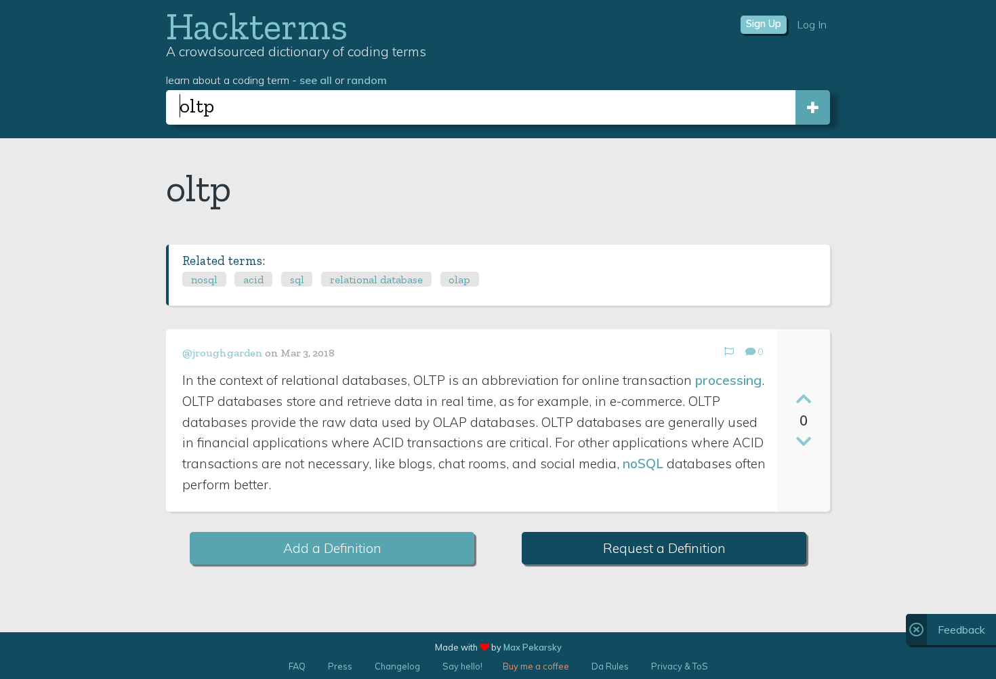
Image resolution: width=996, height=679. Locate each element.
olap (459, 279)
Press (340, 666)
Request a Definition (664, 548)
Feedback (961, 629)
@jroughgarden (222, 352)
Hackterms (257, 26)
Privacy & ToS (679, 666)
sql (297, 279)
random (367, 80)
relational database (376, 279)
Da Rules (610, 666)
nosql (204, 279)
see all (315, 80)
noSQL (643, 463)
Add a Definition (332, 548)
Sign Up (763, 24)
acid (253, 279)
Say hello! (462, 666)
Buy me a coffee (536, 666)
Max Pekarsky (532, 647)
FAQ (297, 666)
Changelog (397, 666)
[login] (812, 107)
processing (728, 380)
